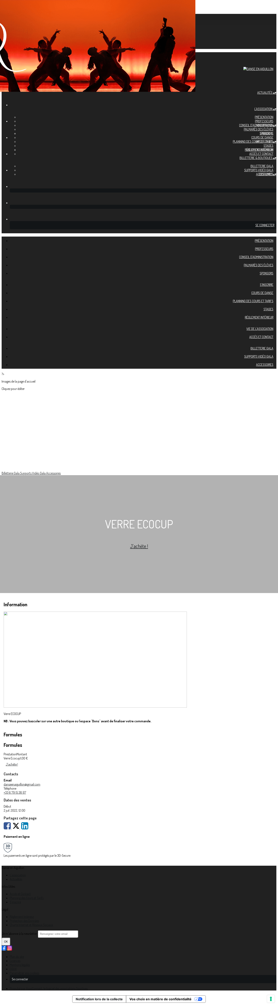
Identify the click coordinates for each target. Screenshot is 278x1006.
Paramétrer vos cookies (24, 973)
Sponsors (266, 273)
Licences (15, 961)
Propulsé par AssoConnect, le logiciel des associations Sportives (49, 988)
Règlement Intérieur (259, 317)
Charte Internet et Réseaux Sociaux (31, 925)
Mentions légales (20, 965)
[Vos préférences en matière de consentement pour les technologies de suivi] (271, 999)
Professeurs (264, 121)
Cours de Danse (262, 137)
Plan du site (17, 957)
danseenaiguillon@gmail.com (22, 784)
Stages (268, 146)
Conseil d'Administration (256, 257)
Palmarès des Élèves (258, 129)
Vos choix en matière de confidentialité (160, 999)
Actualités (16, 879)
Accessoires (264, 365)
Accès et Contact (261, 154)
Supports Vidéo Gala (258, 170)
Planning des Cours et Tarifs (253, 141)
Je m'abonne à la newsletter (20, 934)
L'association (18, 875)
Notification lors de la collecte (99, 999)
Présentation (264, 117)
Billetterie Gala (262, 166)
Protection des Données (24, 921)
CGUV (13, 969)
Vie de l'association (259, 150)
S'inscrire (266, 133)
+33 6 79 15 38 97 (15, 792)
